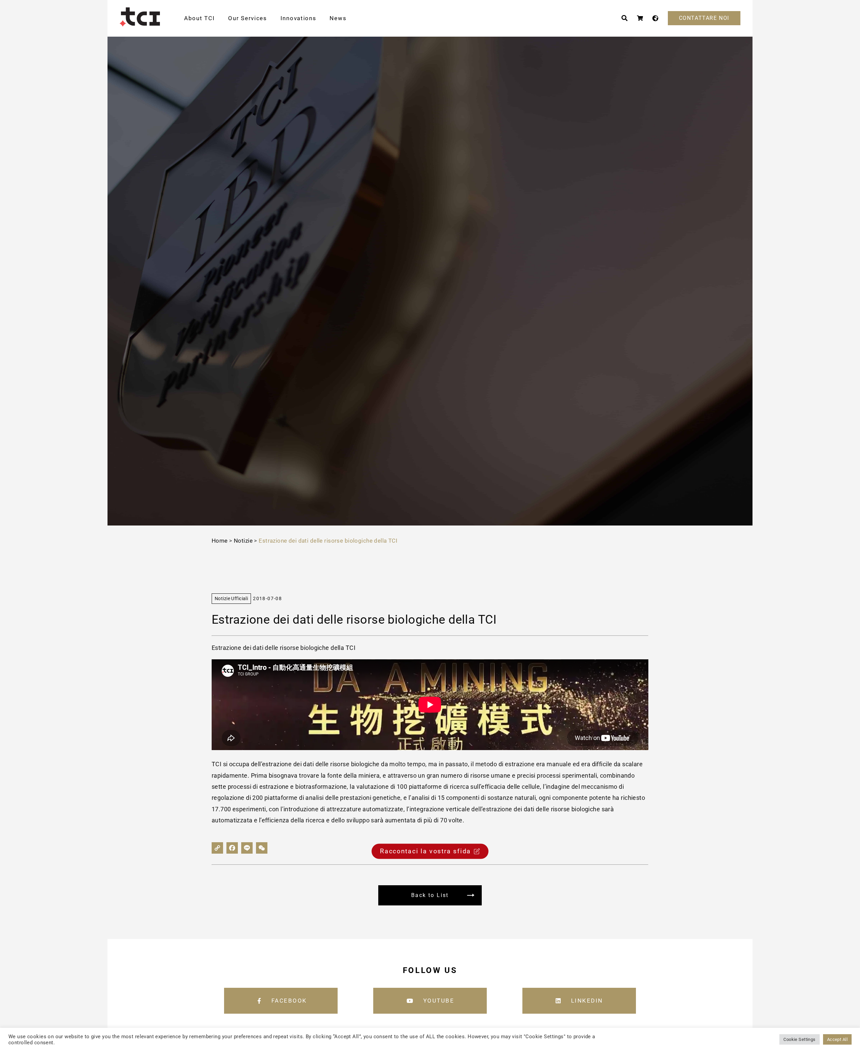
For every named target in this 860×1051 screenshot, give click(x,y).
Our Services (247, 18)
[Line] (247, 848)
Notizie (243, 540)
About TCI (199, 18)
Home (220, 540)
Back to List (430, 895)
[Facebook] (232, 848)
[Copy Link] (217, 848)
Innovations (298, 18)
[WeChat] (261, 848)
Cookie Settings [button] (799, 1039)
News (338, 18)
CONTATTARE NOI (704, 18)
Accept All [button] (837, 1039)
